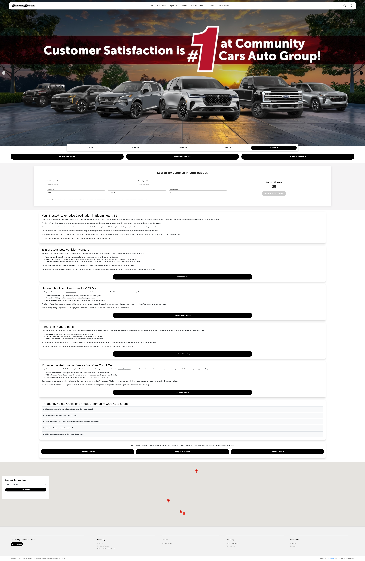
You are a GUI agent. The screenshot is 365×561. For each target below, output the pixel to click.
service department (124, 369)
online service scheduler (102, 377)
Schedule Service (182, 392)
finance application (76, 334)
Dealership (294, 540)
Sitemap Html (50, 558)
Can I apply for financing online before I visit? (61, 415)
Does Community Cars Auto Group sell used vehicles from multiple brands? (72, 421)
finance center (64, 342)
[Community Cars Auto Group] (23, 6)
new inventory (49, 265)
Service (165, 540)
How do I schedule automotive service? (59, 428)
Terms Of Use (37, 558)
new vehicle (56, 253)
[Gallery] (182, 73)
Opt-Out (63, 558)
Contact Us (18, 544)
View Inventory (182, 277)
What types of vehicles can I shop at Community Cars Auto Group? (69, 409)
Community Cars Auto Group (18, 558)
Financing (230, 540)
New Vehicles (101, 543)
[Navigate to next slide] (363, 72)
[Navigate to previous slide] (1, 72)
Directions (293, 546)
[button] (168, 500)
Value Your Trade (231, 546)
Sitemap (44, 558)
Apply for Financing (182, 354)
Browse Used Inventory (182, 315)
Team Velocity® (330, 558)
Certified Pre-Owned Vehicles (106, 549)
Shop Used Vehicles (182, 451)
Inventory (101, 540)
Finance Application (232, 543)
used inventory (71, 292)
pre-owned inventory (135, 304)
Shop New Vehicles (88, 451)
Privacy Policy (29, 558)
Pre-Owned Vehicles (103, 546)
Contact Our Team (277, 451)
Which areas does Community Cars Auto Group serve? (65, 434)
